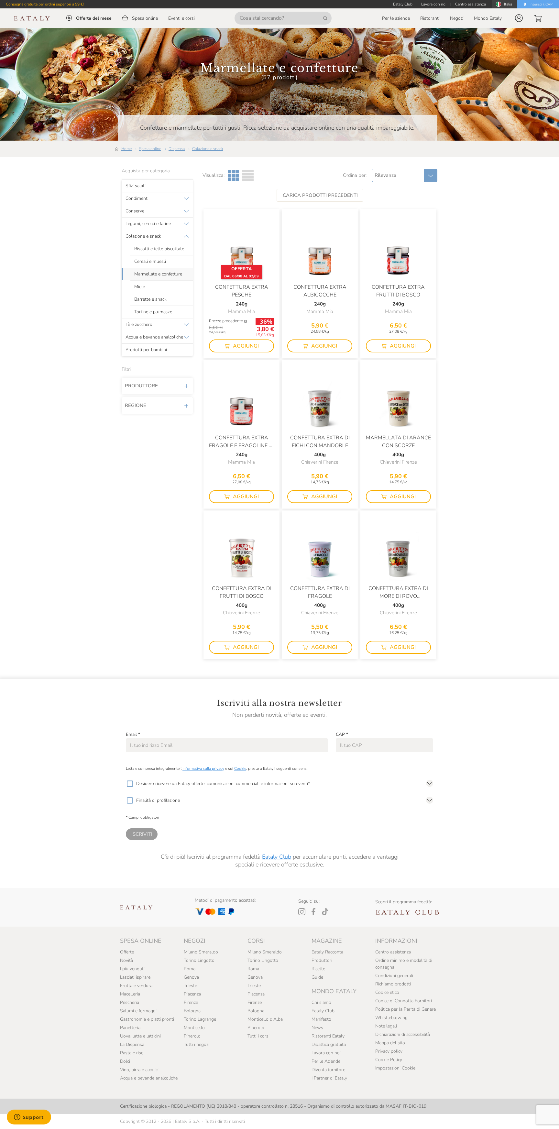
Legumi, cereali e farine (148, 223)
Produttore (141, 385)
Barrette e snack (150, 299)
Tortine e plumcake (153, 312)
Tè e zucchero (139, 324)
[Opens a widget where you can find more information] (28, 1118)
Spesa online (150, 148)
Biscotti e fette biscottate (159, 249)
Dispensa (177, 148)
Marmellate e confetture (158, 274)
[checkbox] (130, 784)
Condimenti (137, 198)
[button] (519, 18)
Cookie (240, 768)
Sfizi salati (136, 186)
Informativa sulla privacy (203, 768)
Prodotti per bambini (146, 350)
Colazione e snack (207, 148)
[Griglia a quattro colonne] (248, 175)
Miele (139, 287)
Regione (135, 405)
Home (126, 148)
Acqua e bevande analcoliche (154, 337)
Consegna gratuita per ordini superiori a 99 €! (45, 4)
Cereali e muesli (150, 261)
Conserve (135, 211)
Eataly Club (276, 857)
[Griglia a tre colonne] (233, 175)
